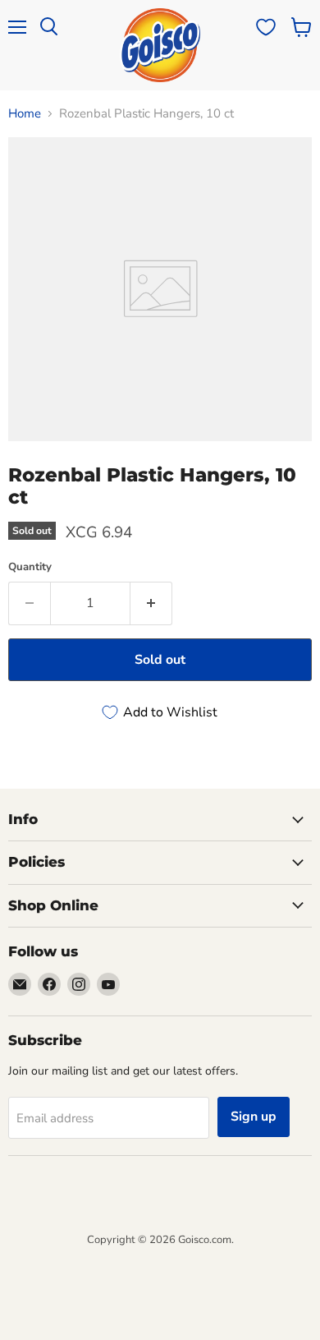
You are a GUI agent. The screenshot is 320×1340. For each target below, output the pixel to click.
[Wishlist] (266, 27)
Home (24, 114)
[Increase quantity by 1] (151, 603)
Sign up (254, 1116)
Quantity (30, 567)
